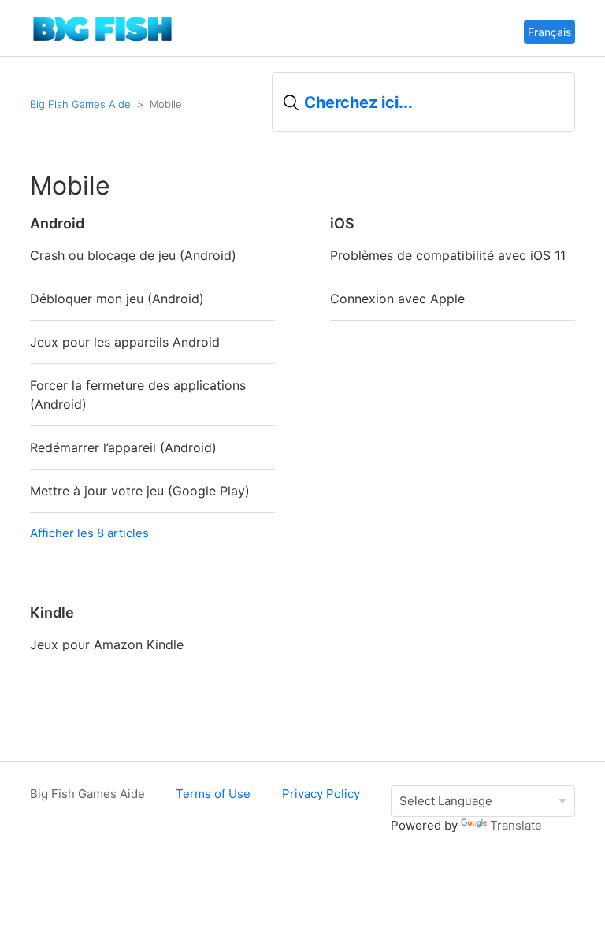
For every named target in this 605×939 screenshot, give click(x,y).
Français (549, 32)
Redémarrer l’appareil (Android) (123, 447)
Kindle (52, 612)
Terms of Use (213, 793)
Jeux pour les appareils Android (125, 342)
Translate (516, 825)
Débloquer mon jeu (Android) (117, 298)
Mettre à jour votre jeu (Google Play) (140, 491)
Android (57, 223)
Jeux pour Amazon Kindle (107, 644)
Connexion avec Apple (397, 298)
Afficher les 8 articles (89, 532)
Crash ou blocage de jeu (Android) (133, 255)
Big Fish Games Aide (80, 104)
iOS (342, 223)
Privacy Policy (321, 793)
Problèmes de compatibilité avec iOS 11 (448, 255)
